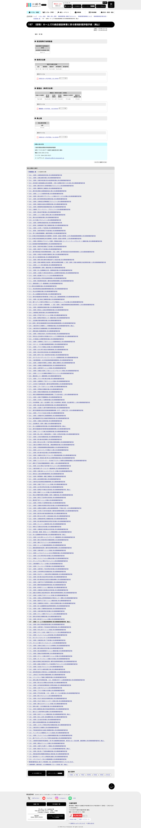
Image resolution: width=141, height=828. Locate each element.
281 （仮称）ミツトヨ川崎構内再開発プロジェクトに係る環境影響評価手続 (51, 373)
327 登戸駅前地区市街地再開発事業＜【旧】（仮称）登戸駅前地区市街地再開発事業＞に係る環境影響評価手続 (61, 251)
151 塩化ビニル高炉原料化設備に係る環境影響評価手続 (46, 711)
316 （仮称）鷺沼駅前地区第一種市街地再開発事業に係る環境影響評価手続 (51, 280)
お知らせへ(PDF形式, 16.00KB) (53, 137)
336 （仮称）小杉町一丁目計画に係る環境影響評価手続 (45, 228)
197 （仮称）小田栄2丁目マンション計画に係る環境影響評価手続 (48, 595)
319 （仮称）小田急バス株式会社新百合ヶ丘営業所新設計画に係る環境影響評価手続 (54, 272)
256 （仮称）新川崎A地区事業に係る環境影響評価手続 (45, 439)
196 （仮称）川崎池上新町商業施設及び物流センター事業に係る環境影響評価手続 (53, 598)
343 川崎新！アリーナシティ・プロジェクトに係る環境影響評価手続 (49, 209)
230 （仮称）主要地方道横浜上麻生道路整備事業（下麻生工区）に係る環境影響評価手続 (55, 508)
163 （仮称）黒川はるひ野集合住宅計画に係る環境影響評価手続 (48, 682)
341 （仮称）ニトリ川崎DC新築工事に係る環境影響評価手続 (47, 214)
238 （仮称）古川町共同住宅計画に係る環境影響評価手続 (46, 487)
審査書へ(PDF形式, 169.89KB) (53, 108)
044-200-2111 (76, 812)
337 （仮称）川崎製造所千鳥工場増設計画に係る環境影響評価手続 (48, 225)
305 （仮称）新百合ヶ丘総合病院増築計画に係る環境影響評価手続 (48, 309)
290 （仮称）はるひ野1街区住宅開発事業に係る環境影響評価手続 (48, 349)
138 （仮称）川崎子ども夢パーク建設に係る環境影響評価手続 (47, 746)
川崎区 (71, 774)
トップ (35, 16)
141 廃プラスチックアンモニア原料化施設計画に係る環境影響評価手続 (50, 738)
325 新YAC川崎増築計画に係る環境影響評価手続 (44, 257)
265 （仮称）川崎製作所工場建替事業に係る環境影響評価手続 (47, 415)
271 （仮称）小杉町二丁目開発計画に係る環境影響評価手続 (47, 399)
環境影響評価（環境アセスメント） (67, 16)
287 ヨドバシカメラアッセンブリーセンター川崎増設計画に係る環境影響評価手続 (53, 357)
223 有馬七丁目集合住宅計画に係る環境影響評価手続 (45, 526)
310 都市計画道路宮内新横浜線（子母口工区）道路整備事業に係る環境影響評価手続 (54, 296)
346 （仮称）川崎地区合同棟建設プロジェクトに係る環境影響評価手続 (50, 201)
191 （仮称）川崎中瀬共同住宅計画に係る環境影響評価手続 (47, 611)
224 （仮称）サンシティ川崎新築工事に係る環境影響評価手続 (47, 524)
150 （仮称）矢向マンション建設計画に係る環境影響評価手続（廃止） (50, 714)
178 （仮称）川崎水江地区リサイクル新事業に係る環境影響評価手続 (49, 645)
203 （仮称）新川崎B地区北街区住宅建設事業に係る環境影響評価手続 (50, 579)
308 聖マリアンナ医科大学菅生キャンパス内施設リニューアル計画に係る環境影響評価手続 (56, 302)
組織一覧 (36, 804)
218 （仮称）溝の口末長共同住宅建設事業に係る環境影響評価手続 (48, 539)
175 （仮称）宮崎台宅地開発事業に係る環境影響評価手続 (46, 653)
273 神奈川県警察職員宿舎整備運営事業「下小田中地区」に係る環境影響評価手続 (53, 394)
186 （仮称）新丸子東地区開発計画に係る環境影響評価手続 (47, 624)
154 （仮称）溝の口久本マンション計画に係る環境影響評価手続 (48, 703)
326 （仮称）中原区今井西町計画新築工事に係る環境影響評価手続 (48, 254)
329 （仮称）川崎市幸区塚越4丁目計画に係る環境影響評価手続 (48, 246)
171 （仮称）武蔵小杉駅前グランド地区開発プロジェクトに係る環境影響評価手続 (53, 664)
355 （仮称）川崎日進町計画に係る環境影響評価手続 (45, 177)
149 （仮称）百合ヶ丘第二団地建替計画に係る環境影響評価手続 (48, 717)
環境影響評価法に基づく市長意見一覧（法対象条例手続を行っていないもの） (51, 761)
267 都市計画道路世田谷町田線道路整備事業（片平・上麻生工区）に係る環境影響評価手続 (56, 410)
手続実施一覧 (36, 18)
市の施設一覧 (56, 804)
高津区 (89, 774)
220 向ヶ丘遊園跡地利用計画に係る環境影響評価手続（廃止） (47, 534)
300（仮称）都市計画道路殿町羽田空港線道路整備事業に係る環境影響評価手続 (52, 323)
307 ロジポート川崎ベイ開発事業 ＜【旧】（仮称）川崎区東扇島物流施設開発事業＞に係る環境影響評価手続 (61, 304)
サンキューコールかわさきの (55, 816)
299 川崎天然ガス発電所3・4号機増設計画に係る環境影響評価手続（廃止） (52, 325)
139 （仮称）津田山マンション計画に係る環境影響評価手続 (47, 743)
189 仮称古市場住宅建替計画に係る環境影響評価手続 (45, 616)
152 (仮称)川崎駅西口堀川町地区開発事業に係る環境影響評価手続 (49, 709)
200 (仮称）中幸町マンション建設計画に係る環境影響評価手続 (48, 587)
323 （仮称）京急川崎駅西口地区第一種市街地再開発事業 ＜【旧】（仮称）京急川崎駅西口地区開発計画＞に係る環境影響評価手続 (67, 262)
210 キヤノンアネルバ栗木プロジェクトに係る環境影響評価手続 (48, 561)
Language (68, 6)
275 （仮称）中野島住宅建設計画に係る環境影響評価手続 (46, 389)
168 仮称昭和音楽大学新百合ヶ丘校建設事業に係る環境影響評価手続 (49, 672)
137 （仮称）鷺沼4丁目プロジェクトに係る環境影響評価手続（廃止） (50, 748)
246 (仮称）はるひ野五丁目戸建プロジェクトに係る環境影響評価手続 (50, 465)
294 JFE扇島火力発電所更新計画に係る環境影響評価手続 (46, 339)
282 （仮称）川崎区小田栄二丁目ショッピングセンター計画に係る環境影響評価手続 (54, 370)
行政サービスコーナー (84, 819)
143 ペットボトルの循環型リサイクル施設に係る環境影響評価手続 (49, 732)
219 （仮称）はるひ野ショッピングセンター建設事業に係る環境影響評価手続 (52, 537)
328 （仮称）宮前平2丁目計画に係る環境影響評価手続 (45, 249)
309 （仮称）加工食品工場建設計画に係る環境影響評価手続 (47, 299)
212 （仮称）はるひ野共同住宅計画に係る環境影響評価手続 (47, 555)
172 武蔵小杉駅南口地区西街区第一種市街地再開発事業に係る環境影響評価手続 (53, 661)
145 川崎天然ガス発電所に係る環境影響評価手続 (44, 727)
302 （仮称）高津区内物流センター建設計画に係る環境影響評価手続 (49, 317)
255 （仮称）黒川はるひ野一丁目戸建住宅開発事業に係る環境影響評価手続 (51, 442)
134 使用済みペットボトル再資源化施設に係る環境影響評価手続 (48, 756)
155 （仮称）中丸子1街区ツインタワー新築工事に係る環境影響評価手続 (50, 701)
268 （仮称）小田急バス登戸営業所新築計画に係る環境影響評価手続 (49, 407)
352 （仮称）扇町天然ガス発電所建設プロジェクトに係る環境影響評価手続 (51, 185)
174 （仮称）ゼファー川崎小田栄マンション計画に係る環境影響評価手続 (50, 656)
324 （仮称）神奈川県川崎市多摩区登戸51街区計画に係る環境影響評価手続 (51, 259)
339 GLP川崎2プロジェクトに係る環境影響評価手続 (45, 220)
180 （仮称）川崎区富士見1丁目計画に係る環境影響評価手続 (47, 640)
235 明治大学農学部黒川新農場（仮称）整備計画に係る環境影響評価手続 (51, 494)
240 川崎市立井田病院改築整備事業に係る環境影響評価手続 (47, 481)
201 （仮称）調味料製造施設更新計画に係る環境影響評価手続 (47, 584)
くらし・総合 (42, 16)
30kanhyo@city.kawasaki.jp (54, 158)
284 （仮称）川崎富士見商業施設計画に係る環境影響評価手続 (47, 365)
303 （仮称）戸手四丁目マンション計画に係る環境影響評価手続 (48, 315)
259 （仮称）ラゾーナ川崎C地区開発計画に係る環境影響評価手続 (48, 431)
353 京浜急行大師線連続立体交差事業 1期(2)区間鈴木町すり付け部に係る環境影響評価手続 (57, 183)
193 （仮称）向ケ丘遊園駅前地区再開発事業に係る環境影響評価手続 (49, 606)
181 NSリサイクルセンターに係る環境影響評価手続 (45, 637)
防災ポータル (58, 4)
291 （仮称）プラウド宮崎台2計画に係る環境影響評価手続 (46, 346)
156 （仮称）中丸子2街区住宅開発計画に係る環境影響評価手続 (48, 698)
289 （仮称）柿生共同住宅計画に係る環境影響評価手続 (45, 352)
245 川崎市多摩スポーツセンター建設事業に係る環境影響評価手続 (49, 468)
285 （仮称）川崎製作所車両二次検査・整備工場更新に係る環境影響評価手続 (52, 362)
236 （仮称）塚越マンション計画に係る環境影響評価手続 (46, 492)
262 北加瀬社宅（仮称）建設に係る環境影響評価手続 (45, 423)
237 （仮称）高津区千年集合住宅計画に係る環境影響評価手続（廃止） (50, 489)
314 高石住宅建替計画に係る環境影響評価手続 (43, 286)
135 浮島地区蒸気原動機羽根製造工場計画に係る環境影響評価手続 (49, 754)
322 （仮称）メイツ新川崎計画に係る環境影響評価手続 (45, 265)
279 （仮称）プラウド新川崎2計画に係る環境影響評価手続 (46, 378)
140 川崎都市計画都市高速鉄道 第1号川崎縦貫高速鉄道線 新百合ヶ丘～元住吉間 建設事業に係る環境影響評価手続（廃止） (67, 740)
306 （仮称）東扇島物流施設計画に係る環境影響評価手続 (46, 307)
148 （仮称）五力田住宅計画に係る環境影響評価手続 (45, 719)
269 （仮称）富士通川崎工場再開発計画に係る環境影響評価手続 (48, 405)
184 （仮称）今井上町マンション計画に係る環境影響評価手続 (47, 629)
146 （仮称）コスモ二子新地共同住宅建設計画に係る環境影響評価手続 (50, 724)
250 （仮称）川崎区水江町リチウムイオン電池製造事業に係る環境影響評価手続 (52, 455)
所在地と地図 (73, 819)
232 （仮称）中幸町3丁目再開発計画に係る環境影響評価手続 (47, 502)
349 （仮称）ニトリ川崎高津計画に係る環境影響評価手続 (46, 193)
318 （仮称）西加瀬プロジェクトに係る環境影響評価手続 (46, 275)
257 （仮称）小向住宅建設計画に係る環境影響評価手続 (45, 436)
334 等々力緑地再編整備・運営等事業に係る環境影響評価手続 (47, 233)
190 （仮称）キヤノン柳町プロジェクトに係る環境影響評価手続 (48, 613)
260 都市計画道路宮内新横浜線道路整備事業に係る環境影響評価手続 (49, 428)
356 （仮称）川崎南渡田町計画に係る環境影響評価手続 (45, 175)
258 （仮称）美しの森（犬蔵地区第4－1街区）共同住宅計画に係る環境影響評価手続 (54, 434)
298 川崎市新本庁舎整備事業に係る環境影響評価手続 (45, 328)
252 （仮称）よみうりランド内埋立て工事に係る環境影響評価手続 (48, 450)
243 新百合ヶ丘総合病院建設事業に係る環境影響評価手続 (46, 473)
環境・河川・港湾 (51, 16)
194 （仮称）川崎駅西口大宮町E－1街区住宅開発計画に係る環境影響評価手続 (52, 603)
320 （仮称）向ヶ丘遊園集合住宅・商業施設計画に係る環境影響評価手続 (50, 270)
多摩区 (102, 774)
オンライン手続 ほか (100, 6)
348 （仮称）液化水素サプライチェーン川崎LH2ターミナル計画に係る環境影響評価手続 (55, 196)
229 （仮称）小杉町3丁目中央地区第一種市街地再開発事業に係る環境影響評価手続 (53, 510)
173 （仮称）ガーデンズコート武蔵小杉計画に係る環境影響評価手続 (49, 658)
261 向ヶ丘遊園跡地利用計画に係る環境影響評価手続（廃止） (47, 426)
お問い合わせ (90, 823)
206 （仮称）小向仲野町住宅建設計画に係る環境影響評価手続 (47, 571)
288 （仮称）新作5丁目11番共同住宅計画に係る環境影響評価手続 (49, 354)
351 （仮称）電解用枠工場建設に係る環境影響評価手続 (45, 188)
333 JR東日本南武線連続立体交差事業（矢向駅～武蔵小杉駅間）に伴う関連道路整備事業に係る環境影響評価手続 (62, 235)
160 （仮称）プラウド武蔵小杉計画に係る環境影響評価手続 (47, 690)
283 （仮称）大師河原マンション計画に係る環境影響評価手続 (47, 368)
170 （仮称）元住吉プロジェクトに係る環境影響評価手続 (46, 666)
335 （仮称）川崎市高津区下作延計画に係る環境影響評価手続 (47, 230)
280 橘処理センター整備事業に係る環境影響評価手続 (45, 376)
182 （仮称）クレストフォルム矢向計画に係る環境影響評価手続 (48, 635)
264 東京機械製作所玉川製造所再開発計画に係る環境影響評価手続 (49, 418)
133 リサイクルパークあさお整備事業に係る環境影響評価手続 (47, 759)
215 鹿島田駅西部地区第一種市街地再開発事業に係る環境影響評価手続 (50, 547)
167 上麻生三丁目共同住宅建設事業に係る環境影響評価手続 (47, 674)
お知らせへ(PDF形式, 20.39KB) (53, 78)
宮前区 (95, 774)
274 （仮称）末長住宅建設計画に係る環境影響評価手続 (45, 391)
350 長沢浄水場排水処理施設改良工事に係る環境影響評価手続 (47, 191)
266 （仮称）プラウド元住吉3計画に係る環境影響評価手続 (46, 413)
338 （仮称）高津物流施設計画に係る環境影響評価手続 (45, 222)
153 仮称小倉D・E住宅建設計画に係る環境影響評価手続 (46, 706)
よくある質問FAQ (37, 773)
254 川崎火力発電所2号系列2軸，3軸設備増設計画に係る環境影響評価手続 (51, 444)
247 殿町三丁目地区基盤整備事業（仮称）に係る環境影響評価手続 (49, 463)
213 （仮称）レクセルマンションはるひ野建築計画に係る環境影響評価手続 (51, 553)
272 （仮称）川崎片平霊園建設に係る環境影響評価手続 (45, 397)
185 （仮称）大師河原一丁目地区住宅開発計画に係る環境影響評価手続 (50, 627)
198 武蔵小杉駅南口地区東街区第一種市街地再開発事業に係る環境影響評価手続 (53, 592)
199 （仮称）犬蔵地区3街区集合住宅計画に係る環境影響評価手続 (48, 590)
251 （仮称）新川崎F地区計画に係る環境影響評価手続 (46, 452)
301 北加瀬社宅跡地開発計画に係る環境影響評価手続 (45, 320)
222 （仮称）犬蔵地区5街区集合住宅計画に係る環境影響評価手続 (48, 529)
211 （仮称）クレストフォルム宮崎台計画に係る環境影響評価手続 (48, 558)
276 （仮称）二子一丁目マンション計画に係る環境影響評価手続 (48, 386)
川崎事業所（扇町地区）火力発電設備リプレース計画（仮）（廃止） (48, 764)
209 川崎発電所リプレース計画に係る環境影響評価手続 (46, 563)
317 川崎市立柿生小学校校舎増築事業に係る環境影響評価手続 (47, 278)
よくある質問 (77, 6)
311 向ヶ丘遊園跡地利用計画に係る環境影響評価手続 (45, 294)
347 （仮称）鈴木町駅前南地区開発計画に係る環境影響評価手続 (48, 198)
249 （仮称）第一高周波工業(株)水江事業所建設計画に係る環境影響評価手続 (52, 457)
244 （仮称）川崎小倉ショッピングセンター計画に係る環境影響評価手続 (50, 471)
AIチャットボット (88, 6)
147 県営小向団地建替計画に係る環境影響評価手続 (44, 722)
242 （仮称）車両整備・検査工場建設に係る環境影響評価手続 (47, 476)
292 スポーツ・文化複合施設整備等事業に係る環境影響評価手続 (48, 344)
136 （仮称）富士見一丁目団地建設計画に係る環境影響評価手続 (48, 751)
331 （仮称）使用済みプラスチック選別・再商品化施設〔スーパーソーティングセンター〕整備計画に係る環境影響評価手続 (65, 241)
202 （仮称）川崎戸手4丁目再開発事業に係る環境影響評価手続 (48, 582)
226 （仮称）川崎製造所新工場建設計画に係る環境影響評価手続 (48, 518)
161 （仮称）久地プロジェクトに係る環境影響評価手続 (45, 687)
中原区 (83, 774)
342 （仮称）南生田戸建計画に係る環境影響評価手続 (45, 212)
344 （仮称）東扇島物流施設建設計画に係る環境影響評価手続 (47, 206)
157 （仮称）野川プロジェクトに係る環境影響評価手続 (45, 695)
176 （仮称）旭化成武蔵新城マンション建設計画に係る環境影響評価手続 (50, 650)
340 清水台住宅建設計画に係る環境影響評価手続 (44, 217)
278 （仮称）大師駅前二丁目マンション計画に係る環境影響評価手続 (49, 381)
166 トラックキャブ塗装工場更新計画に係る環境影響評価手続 (47, 677)
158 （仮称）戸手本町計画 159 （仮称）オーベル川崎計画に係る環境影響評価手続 (54, 693)
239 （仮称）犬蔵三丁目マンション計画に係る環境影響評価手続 (48, 484)
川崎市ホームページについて (77, 823)
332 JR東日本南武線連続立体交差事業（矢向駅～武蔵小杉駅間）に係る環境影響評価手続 (55, 238)
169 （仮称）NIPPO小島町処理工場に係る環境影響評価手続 (47, 669)
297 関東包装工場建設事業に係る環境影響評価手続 (44, 331)
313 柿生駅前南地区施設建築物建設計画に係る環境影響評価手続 (48, 288)
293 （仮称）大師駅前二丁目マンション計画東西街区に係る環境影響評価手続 (52, 341)
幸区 (77, 774)
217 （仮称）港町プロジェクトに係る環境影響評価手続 (45, 542)
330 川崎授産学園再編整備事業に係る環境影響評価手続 (45, 243)
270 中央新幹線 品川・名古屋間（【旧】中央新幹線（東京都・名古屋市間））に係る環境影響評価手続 (59, 402)
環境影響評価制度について (85, 16)
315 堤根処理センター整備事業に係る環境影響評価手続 (46, 283)
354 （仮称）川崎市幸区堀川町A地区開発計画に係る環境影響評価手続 (50, 180)
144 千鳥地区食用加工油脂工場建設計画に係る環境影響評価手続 (48, 730)
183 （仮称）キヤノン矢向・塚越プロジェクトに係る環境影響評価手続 (50, 632)
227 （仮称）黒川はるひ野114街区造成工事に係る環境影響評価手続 (49, 516)
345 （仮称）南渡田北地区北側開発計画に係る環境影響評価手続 (48, 204)
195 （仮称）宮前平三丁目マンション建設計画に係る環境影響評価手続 (50, 600)
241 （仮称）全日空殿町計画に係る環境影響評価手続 (45, 479)
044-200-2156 (43, 152)
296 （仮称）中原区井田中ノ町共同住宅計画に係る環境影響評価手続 (49, 333)
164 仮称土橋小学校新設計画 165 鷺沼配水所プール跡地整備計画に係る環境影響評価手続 (57, 680)
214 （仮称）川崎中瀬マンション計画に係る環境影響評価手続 (47, 550)
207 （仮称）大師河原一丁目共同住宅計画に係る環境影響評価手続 (48, 568)
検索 (106, 2)
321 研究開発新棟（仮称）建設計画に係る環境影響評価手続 (47, 267)
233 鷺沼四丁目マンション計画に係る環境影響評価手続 (46, 500)
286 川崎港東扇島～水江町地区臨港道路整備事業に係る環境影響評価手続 (51, 360)
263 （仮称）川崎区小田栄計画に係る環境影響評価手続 (45, 420)
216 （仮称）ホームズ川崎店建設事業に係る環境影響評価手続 (47, 545)
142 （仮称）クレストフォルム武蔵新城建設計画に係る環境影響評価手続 (50, 735)
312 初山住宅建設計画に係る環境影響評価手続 (43, 291)
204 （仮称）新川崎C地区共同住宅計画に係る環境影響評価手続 (48, 576)
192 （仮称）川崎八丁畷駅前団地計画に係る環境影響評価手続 (47, 608)
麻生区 (108, 774)
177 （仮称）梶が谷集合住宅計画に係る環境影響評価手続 (46, 648)
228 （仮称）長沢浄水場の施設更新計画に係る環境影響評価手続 (48, 513)
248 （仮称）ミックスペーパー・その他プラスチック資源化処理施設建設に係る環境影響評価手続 (58, 460)
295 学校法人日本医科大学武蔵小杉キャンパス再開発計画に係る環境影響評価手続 (53, 336)
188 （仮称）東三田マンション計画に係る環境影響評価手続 (47, 619)
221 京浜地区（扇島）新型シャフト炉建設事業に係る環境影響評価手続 (50, 531)
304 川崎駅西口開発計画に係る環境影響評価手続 (44, 312)
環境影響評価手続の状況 (100, 16)
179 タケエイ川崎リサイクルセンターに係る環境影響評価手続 (47, 643)
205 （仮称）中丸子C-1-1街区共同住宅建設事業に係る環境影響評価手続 (50, 574)
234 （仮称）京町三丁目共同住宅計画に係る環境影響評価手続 (47, 497)
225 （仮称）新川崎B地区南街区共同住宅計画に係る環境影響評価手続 (50, 521)
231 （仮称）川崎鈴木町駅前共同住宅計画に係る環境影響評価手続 (48, 505)
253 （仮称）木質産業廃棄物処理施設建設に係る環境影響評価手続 (48, 447)
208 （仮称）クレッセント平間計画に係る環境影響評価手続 (47, 566)
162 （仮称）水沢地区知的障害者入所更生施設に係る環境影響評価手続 (50, 685)
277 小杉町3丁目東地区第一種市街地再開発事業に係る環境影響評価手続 (51, 383)
